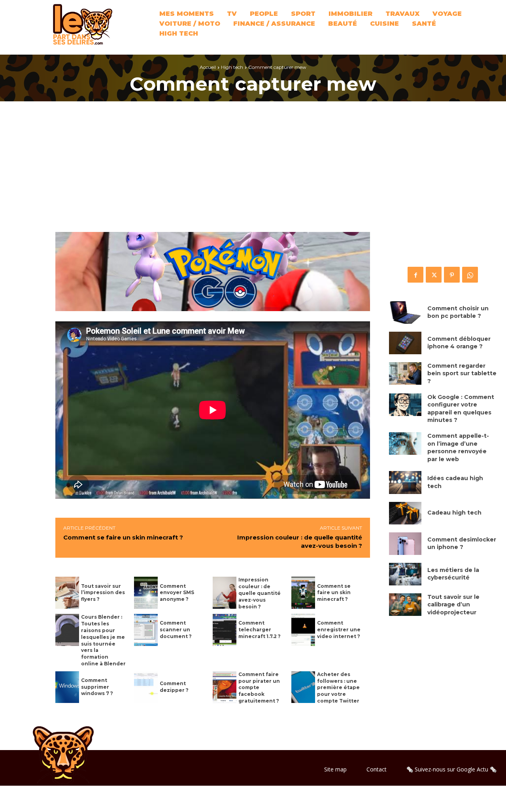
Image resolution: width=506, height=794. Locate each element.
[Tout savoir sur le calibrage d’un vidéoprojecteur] (405, 604)
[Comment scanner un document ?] (146, 630)
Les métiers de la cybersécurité (453, 573)
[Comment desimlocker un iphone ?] (405, 543)
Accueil (208, 67)
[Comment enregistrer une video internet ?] (303, 630)
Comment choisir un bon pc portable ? (458, 312)
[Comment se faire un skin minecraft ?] (303, 593)
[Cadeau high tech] (405, 513)
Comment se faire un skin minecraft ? (123, 537)
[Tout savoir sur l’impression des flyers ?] (67, 593)
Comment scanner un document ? (176, 629)
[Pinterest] (452, 275)
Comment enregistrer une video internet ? (339, 629)
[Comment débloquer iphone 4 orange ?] (405, 343)
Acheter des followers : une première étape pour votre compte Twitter (338, 687)
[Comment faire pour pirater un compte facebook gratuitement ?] (224, 687)
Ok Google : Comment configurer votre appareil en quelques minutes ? (460, 408)
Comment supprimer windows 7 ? (97, 687)
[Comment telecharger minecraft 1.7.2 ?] (224, 630)
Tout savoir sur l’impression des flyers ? (103, 592)
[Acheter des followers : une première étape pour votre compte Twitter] (303, 687)
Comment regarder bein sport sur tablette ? (462, 373)
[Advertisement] (253, 172)
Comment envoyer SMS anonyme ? (177, 592)
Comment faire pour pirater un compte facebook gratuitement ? (259, 687)
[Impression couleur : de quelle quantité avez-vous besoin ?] (224, 593)
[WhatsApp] (470, 275)
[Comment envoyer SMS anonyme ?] (146, 593)
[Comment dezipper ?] (146, 687)
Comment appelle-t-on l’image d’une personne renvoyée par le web (458, 447)
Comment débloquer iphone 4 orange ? (459, 342)
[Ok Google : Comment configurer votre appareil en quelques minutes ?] (405, 404)
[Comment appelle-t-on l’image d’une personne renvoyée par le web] (405, 443)
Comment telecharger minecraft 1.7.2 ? (259, 629)
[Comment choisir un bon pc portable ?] (405, 312)
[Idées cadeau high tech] (405, 482)
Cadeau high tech (454, 512)
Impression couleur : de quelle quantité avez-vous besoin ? (259, 593)
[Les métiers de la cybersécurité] (405, 574)
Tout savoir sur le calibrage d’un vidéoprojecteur (453, 604)
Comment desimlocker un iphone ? (461, 543)
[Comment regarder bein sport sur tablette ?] (405, 373)
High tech (232, 67)
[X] (434, 275)
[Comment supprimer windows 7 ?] (67, 687)
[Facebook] (415, 275)
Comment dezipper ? (174, 686)
